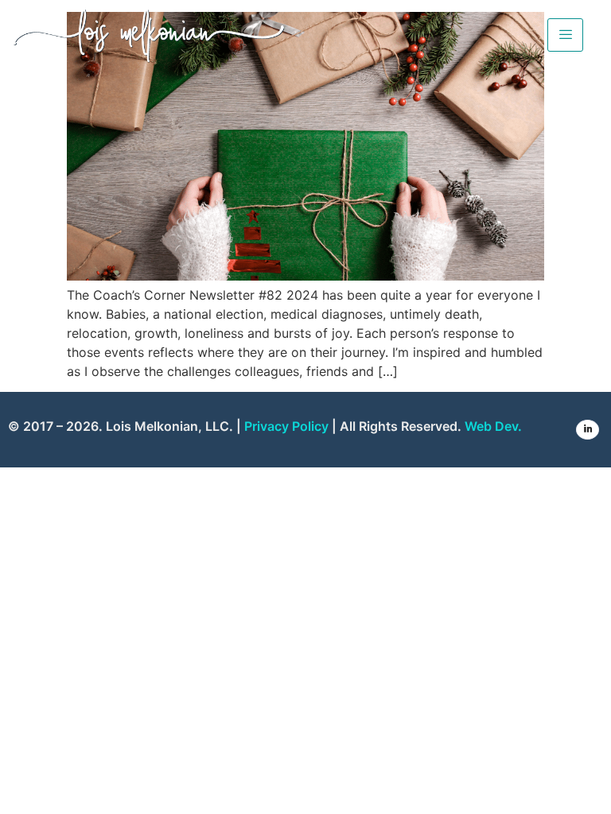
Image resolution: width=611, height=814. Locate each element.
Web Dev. (493, 426)
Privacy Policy (286, 426)
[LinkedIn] (587, 430)
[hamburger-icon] (565, 35)
